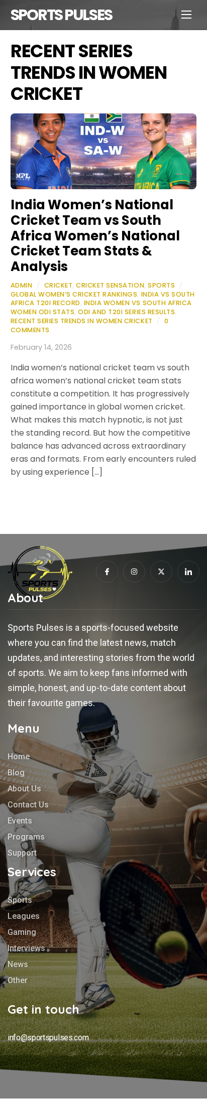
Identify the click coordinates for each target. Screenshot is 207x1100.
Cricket (58, 285)
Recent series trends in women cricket (82, 321)
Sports (161, 285)
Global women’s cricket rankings (74, 294)
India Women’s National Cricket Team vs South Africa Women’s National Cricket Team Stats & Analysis (95, 236)
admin (22, 285)
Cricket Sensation (110, 285)
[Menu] (186, 14)
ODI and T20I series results (126, 312)
